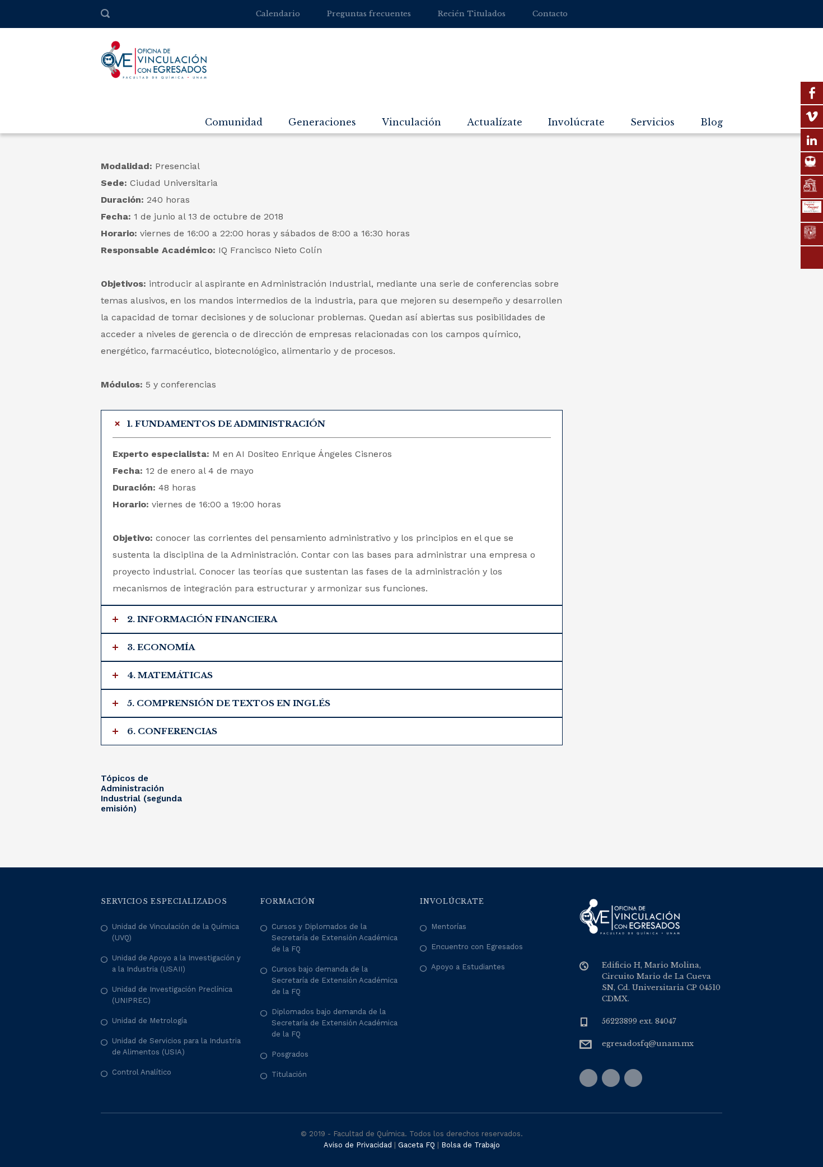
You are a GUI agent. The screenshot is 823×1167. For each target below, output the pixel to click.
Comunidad (234, 122)
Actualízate (494, 122)
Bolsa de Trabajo (470, 1145)
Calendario (278, 13)
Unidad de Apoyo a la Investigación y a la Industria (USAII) (176, 963)
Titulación (289, 1074)
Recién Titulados (472, 13)
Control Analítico (141, 1072)
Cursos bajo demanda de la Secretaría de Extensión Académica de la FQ (335, 980)
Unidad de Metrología (149, 1020)
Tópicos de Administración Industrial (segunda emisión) (141, 793)
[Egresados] (154, 59)
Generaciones (322, 122)
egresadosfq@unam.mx (648, 1043)
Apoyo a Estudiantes (468, 967)
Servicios (652, 122)
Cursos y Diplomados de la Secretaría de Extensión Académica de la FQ (335, 937)
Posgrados (290, 1054)
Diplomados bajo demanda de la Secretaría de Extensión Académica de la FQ (335, 1022)
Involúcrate (576, 122)
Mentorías (448, 926)
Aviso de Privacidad (358, 1145)
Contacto (550, 13)
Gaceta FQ (416, 1145)
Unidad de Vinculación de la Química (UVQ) (175, 932)
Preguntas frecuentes (369, 13)
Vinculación (411, 122)
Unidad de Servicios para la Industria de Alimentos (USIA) (176, 1046)
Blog (711, 122)
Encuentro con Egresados (477, 946)
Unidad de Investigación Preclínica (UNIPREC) (172, 995)
